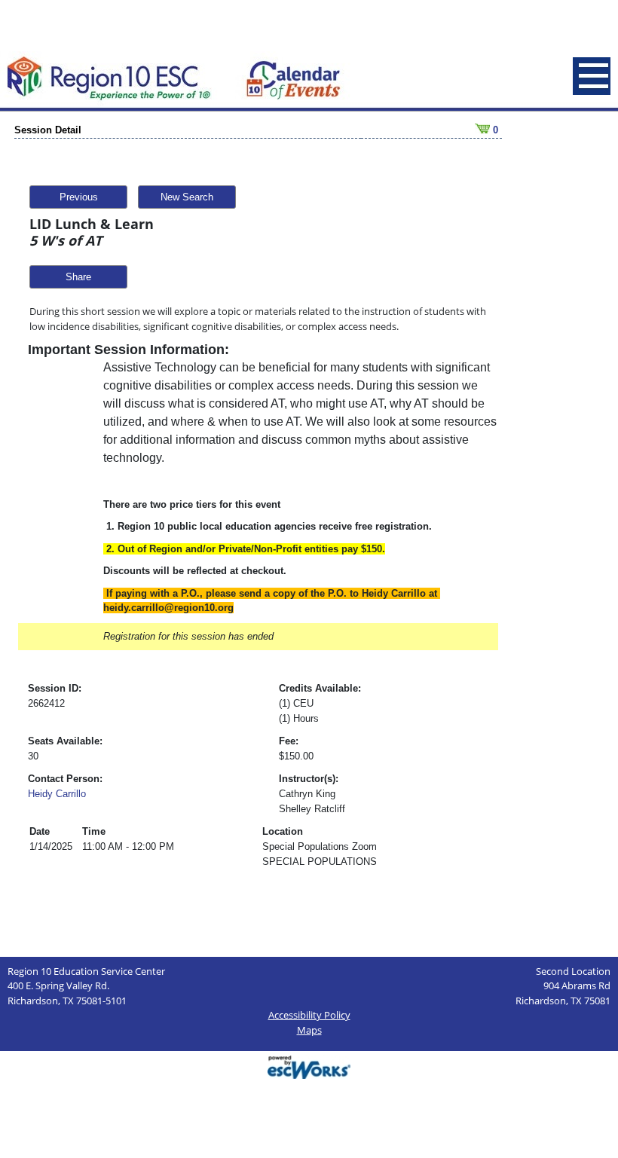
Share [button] (78, 277)
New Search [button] (187, 197)
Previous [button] (79, 197)
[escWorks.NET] (309, 1066)
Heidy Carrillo (57, 793)
